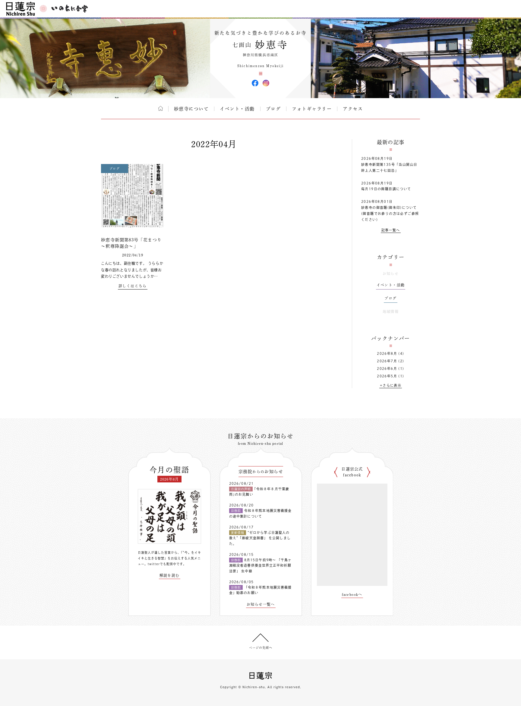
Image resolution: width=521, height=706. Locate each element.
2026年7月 (387, 361)
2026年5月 (387, 376)
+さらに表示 (390, 385)
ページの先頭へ (260, 647)
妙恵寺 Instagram (266, 83)
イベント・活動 (237, 109)
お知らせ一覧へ (261, 604)
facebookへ (352, 594)
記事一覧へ (390, 230)
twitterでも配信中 (162, 563)
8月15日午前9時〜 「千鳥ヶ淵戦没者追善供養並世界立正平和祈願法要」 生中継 (260, 565)
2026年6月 (387, 368)
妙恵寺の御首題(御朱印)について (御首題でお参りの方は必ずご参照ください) (390, 213)
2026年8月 (387, 353)
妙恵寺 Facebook (255, 83)
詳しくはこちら (132, 286)
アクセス (353, 109)
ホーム (160, 108)
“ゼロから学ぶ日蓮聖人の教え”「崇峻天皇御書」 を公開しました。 (260, 538)
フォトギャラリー (312, 109)
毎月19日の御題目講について (386, 188)
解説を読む (169, 575)
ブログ (273, 109)
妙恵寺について (191, 109)
